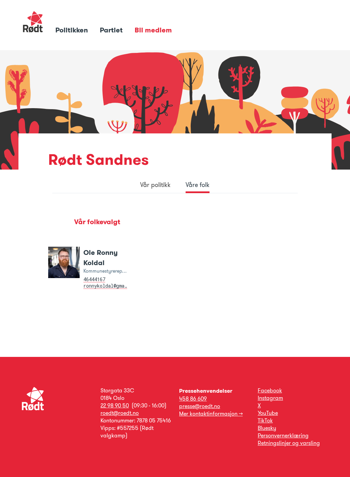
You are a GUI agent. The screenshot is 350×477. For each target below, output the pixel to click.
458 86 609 (193, 399)
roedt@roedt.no (119, 413)
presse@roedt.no (199, 406)
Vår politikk (155, 184)
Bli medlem (153, 30)
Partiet (112, 30)
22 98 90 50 (114, 405)
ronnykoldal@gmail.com (112, 286)
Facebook (270, 390)
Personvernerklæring (283, 435)
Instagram (270, 398)
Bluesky (267, 428)
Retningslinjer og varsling (289, 443)
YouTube (268, 413)
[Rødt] (33, 409)
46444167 (94, 279)
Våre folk (198, 184)
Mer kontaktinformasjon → (211, 414)
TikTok (265, 420)
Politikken (72, 30)
